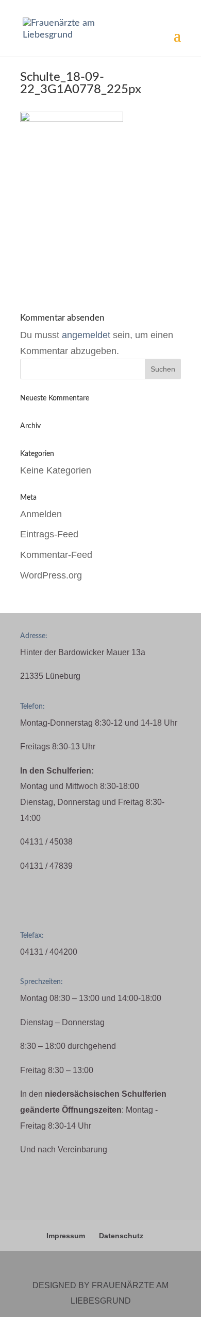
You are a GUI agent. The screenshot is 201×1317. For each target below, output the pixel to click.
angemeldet (86, 335)
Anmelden (41, 514)
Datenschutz (121, 1236)
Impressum (65, 1236)
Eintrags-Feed (49, 534)
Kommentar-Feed (56, 555)
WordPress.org (51, 575)
